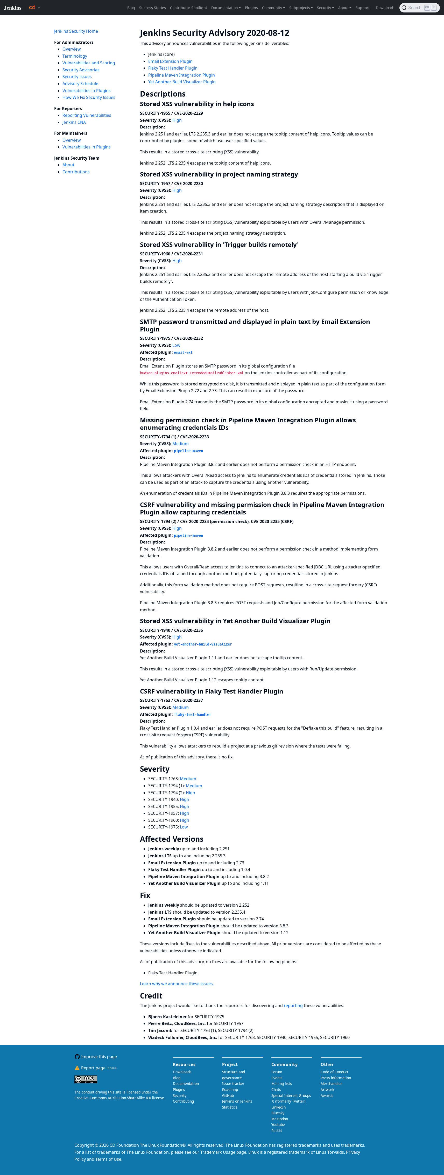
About (68, 165)
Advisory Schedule (80, 83)
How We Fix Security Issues (88, 97)
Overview (71, 49)
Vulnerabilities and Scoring (88, 63)
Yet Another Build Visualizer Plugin (182, 82)
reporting (294, 1005)
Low (176, 345)
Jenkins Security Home (76, 31)
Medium (180, 443)
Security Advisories (81, 70)
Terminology (74, 56)
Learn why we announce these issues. (177, 984)
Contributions (76, 172)
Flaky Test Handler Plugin (173, 68)
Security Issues (77, 76)
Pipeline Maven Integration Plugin (181, 75)
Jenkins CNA (74, 122)
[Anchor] (297, 32)
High (177, 120)
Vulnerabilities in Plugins (86, 90)
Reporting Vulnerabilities (86, 115)
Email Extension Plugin (170, 61)
